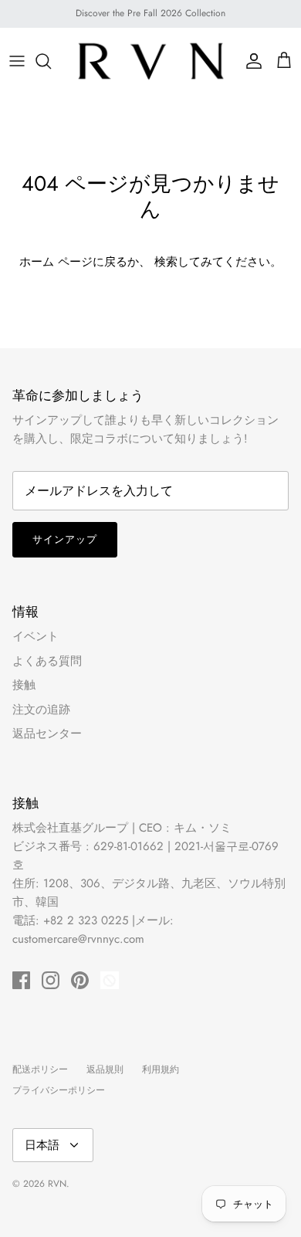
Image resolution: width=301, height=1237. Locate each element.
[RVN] (150, 61)
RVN (57, 1184)
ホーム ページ (56, 261)
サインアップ (64, 539)
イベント (35, 636)
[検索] (51, 61)
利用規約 (160, 1069)
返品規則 (104, 1069)
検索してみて (189, 261)
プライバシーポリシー (58, 1090)
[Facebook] (21, 980)
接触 (24, 684)
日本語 (42, 1145)
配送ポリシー (40, 1069)
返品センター (47, 733)
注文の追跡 (41, 709)
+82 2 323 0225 (85, 920)
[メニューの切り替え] (17, 61)
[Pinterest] (80, 980)
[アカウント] (250, 61)
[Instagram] (50, 980)
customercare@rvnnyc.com (78, 938)
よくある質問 (47, 660)
